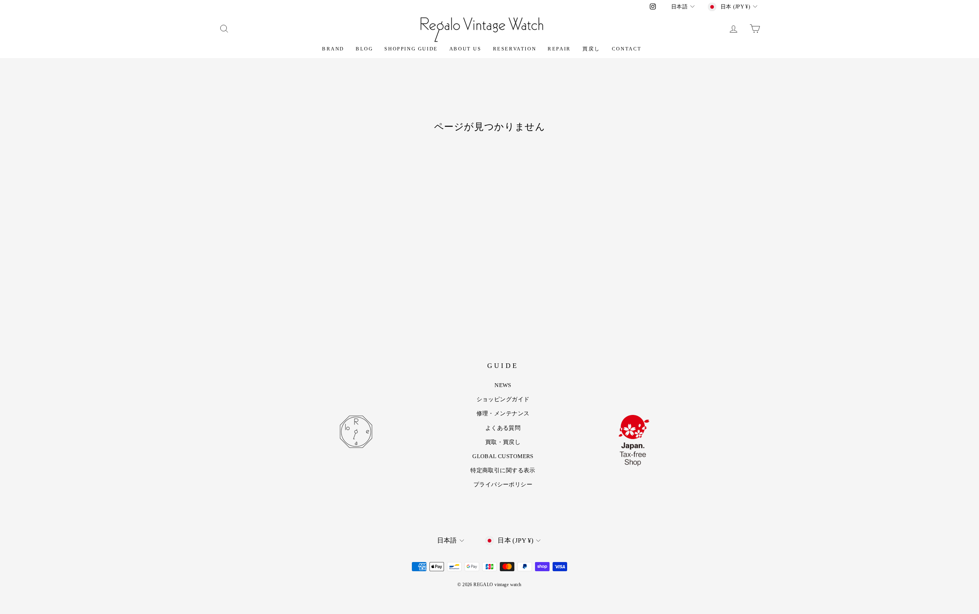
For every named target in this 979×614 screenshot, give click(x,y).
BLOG (364, 49)
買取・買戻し (503, 442)
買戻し (591, 49)
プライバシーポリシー (502, 484)
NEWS (502, 385)
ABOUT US (465, 49)
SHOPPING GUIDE (410, 49)
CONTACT (627, 49)
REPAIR (559, 49)
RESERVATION (515, 49)
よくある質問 (503, 428)
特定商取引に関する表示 (502, 470)
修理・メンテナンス (503, 413)
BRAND (333, 49)
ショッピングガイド (503, 399)
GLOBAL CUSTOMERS (502, 456)
